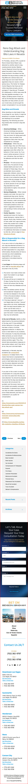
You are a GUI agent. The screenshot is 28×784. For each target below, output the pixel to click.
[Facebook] (7, 665)
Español (14, 635)
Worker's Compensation (12, 489)
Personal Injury (10, 479)
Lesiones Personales (11, 473)
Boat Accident (10, 458)
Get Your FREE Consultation (14, 34)
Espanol (8, 468)
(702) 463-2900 (9, 726)
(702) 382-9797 (7, 8)
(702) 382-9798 (14, 660)
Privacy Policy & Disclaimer (14, 778)
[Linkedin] (9, 665)
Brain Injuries (9, 460)
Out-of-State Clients (14, 633)
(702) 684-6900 (9, 705)
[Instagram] (17, 665)
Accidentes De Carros (12, 453)
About (14, 626)
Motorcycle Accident (11, 476)
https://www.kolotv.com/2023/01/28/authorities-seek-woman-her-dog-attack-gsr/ (14, 405)
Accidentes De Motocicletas (13, 455)
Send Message (14, 591)
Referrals (14, 630)
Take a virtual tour (7, 680)
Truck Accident (10, 487)
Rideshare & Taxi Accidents (13, 481)
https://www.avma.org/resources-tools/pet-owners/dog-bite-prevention (13, 416)
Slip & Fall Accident (11, 484)
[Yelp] (12, 665)
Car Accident (9, 463)
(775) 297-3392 (9, 767)
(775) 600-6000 (9, 746)
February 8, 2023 (7, 58)
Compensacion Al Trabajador (14, 466)
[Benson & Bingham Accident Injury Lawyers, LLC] (14, 2)
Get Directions (6, 678)
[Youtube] (15, 665)
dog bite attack (16, 266)
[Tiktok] (20, 665)
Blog (14, 628)
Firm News (16, 58)
